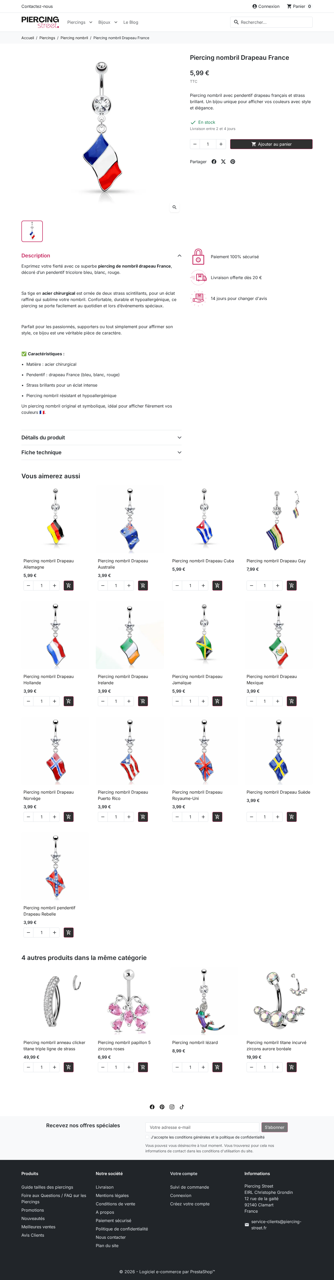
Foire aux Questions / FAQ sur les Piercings (53, 1198)
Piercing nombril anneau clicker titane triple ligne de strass (54, 1045)
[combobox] (271, 22)
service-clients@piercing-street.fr (276, 1224)
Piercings (76, 22)
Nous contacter (111, 1237)
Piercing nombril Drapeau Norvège (48, 795)
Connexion (180, 1195)
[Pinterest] (162, 1106)
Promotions (32, 1210)
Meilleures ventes (38, 1226)
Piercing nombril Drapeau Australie (123, 564)
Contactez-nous (37, 6)
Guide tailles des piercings (47, 1187)
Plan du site (107, 1245)
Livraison (105, 1187)
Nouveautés (33, 1218)
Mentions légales (112, 1195)
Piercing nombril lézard (195, 1042)
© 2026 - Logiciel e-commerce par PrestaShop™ (167, 1271)
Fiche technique (41, 452)
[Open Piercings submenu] (90, 22)
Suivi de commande (189, 1187)
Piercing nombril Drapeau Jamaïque (197, 679)
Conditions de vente (115, 1203)
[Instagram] (172, 1106)
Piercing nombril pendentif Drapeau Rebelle (49, 911)
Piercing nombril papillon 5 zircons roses (124, 1045)
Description (35, 255)
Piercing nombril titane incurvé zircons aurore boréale (276, 1045)
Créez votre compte (190, 1203)
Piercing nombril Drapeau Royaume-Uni (197, 795)
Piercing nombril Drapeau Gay (276, 560)
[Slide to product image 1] (32, 231)
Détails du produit (43, 437)
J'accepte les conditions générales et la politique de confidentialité (208, 1137)
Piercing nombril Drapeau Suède (278, 792)
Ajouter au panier (271, 144)
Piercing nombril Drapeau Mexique (272, 679)
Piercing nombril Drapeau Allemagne (48, 564)
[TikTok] (181, 1106)
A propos (105, 1212)
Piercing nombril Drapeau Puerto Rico (123, 795)
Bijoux (104, 22)
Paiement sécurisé (113, 1220)
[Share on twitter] (223, 161)
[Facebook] (152, 1106)
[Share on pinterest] (233, 161)
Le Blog (130, 22)
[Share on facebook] (214, 161)
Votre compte (183, 1173)
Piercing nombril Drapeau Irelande (123, 679)
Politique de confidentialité (122, 1228)
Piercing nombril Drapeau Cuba (203, 560)
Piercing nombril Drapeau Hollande (48, 679)
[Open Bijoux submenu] (115, 22)
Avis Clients (32, 1235)
